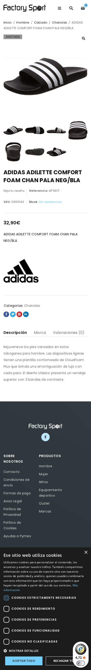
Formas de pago (17, 493)
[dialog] (45, 608)
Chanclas (59, 22)
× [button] (86, 552)
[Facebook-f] (45, 437)
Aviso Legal (13, 501)
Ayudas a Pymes (17, 536)
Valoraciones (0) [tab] (68, 332)
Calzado (40, 22)
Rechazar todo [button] (65, 661)
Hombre (22, 22)
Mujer (43, 474)
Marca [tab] (40, 332)
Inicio (8, 22)
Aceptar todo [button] (23, 661)
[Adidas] (21, 270)
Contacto (12, 471)
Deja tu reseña (14, 191)
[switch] (81, 663)
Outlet (44, 503)
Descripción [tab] (15, 332)
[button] (83, 38)
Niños (43, 482)
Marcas (45, 511)
